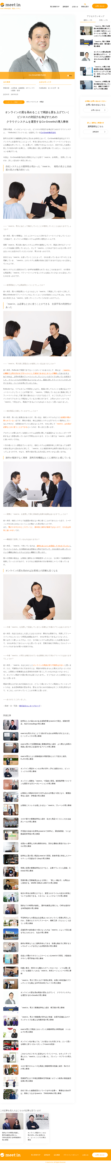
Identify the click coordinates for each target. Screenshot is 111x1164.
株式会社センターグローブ (29, 706)
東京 (70, 75)
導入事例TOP (54, 6)
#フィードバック (32, 102)
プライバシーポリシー (71, 1155)
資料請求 (66, 6)
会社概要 (57, 1155)
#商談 (42, 102)
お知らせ (75, 6)
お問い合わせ (99, 6)
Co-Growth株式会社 (48, 132)
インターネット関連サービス (13, 102)
